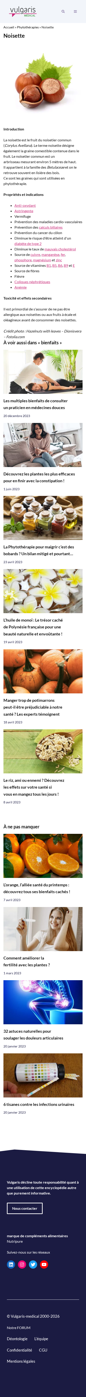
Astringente (23, 211)
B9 (66, 265)
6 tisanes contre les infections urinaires (38, 1104)
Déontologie (17, 1338)
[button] (63, 11)
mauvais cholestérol (60, 249)
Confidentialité (19, 1350)
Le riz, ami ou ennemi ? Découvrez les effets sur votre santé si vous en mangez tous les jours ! (33, 787)
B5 (54, 265)
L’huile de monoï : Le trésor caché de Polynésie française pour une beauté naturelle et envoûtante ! (33, 627)
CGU (43, 1350)
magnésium (42, 260)
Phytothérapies (28, 27)
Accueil (8, 27)
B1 (49, 265)
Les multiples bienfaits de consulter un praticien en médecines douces (35, 404)
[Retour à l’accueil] (23, 11)
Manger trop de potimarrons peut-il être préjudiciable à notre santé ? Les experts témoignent (32, 707)
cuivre (35, 254)
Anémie (20, 287)
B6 (60, 265)
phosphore (23, 260)
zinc (59, 260)
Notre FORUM (19, 1327)
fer (63, 254)
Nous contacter (24, 1208)
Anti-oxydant (25, 205)
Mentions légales (21, 1361)
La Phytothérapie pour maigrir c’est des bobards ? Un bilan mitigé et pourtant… (38, 550)
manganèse (50, 254)
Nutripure (15, 1241)
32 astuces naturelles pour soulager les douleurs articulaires (33, 1034)
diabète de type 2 (28, 243)
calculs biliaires (51, 227)
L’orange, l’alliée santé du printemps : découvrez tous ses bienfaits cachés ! (36, 888)
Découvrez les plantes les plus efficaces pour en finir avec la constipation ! (39, 477)
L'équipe (41, 1338)
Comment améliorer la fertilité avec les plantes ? (26, 961)
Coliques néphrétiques (32, 282)
